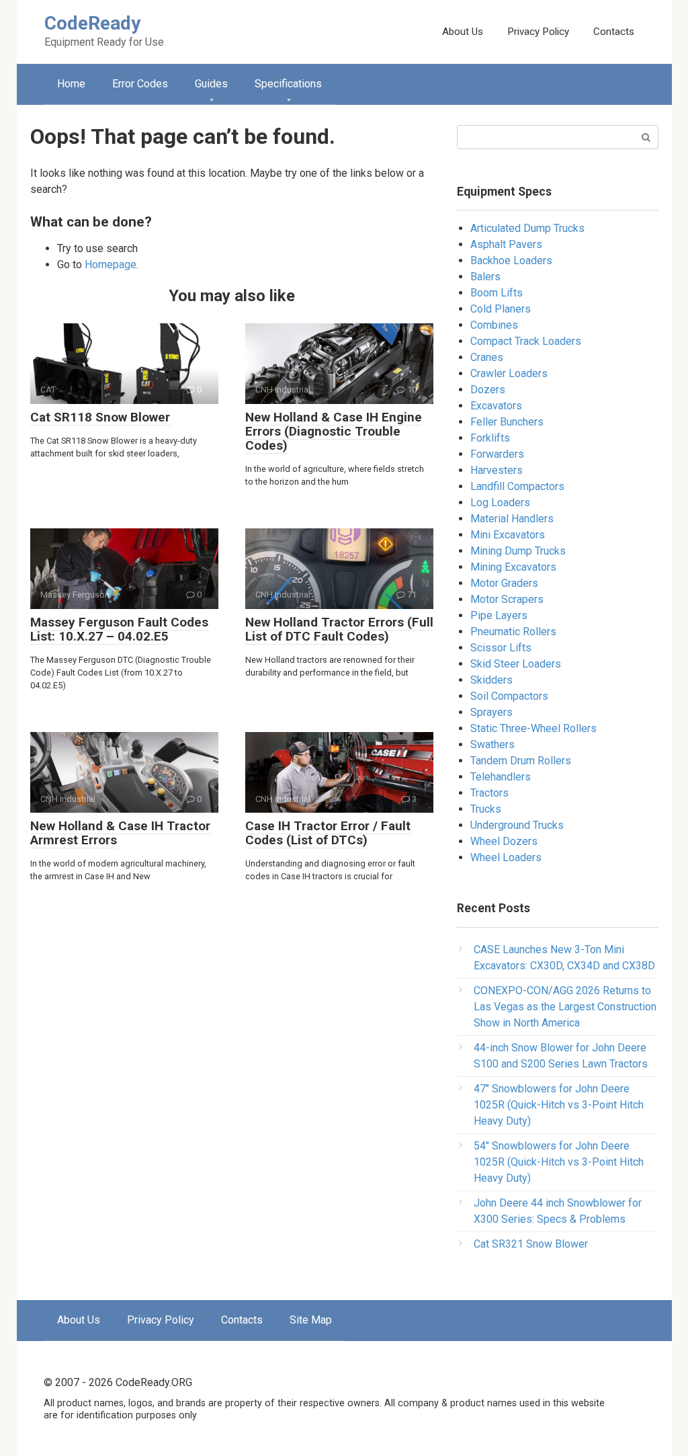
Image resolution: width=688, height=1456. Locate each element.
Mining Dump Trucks (518, 550)
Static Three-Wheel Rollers (533, 728)
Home (71, 83)
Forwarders (497, 454)
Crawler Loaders (509, 373)
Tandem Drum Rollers (520, 760)
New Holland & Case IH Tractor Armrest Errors (120, 833)
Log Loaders (500, 502)
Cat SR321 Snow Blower (531, 1244)
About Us (462, 32)
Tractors (489, 792)
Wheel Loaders (506, 857)
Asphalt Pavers (506, 244)
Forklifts (490, 438)
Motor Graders (504, 583)
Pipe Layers (498, 615)
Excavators (496, 405)
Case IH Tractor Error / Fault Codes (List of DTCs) (328, 833)
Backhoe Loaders (511, 260)
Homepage (110, 264)
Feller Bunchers (507, 421)
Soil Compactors (509, 696)
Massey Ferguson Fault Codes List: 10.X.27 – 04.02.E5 (119, 629)
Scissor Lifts (500, 647)
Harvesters (496, 470)
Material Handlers (512, 518)
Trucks (485, 809)
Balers (485, 276)
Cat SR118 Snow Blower (100, 417)
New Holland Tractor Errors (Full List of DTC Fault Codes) (339, 629)
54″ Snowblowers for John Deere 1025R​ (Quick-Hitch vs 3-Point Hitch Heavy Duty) (559, 1161)
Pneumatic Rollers (513, 631)
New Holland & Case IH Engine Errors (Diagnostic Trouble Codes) (333, 431)
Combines (494, 325)
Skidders (491, 680)
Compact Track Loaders (525, 341)
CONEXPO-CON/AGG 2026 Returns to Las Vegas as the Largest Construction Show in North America (565, 1006)
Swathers (492, 744)
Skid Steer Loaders (515, 663)
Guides (211, 83)
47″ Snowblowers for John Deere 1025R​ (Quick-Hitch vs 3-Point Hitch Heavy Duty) (559, 1104)
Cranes (486, 357)
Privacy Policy (538, 32)
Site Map (311, 1319)
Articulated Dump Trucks (527, 228)
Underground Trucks (517, 825)
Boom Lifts (496, 292)
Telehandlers (500, 776)
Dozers (487, 389)
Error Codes (140, 83)
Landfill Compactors (517, 486)
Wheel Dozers (504, 841)
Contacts (613, 32)
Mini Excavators (507, 534)
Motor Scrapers (507, 599)
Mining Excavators (513, 567)
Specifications (288, 83)
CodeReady (92, 23)
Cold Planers (500, 308)
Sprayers (491, 712)
